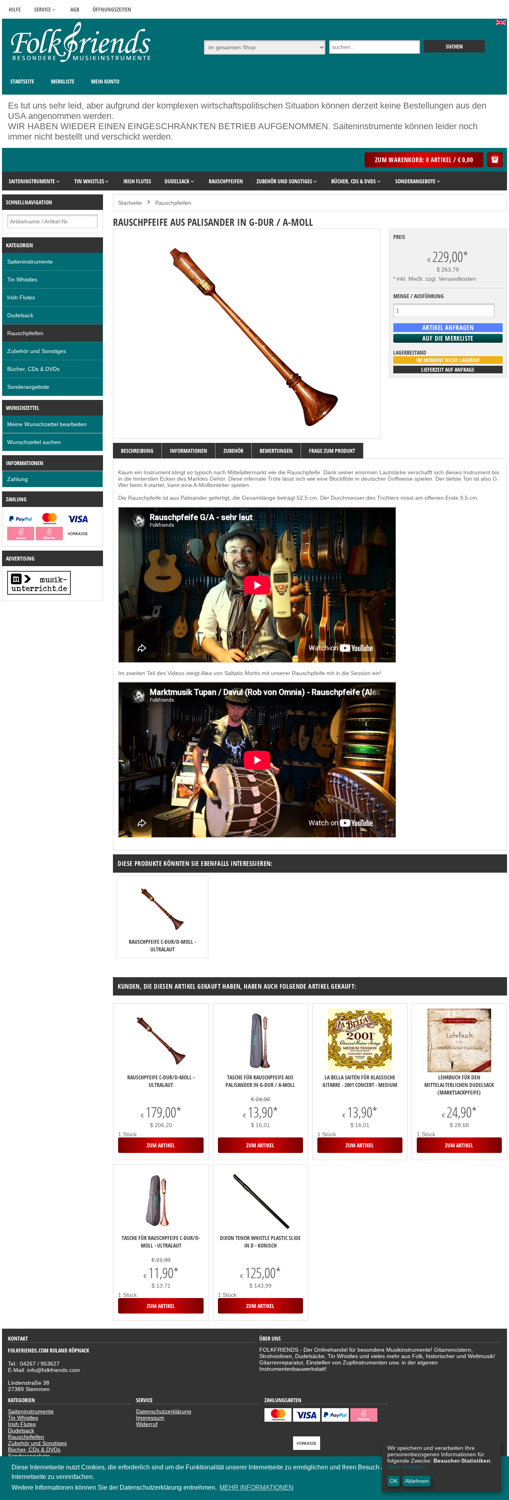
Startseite (22, 81)
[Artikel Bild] (39, 593)
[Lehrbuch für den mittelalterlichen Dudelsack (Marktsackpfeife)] (459, 1041)
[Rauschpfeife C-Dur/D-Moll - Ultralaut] (160, 1041)
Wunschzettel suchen (34, 442)
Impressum (150, 1418)
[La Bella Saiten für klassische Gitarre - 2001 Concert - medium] (359, 1040)
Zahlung (17, 479)
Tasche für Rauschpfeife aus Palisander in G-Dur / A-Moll (260, 1081)
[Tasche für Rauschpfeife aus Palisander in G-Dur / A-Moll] (260, 1041)
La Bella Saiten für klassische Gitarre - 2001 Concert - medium (359, 1081)
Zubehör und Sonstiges (36, 351)
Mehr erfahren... (407, 1467)
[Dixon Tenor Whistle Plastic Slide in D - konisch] (260, 1201)
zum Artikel (161, 1145)
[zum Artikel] (162, 909)
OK (394, 1481)
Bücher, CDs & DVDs (33, 369)
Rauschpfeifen (25, 333)
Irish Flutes (21, 297)
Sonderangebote (28, 387)
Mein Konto (105, 81)
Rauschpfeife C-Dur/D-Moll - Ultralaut (162, 945)
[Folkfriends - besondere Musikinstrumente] (81, 66)
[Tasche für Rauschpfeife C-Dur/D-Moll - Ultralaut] (160, 1201)
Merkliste (62, 81)
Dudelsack (20, 315)
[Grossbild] (247, 430)
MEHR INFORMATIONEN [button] (256, 1487)
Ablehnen (417, 1481)
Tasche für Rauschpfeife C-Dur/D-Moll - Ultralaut (161, 1241)
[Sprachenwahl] (501, 23)
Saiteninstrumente (30, 261)
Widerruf (146, 1424)
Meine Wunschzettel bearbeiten (47, 424)
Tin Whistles (22, 279)
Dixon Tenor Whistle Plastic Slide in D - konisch (260, 1241)
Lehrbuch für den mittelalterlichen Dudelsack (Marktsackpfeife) (459, 1084)
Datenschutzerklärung (163, 1411)
